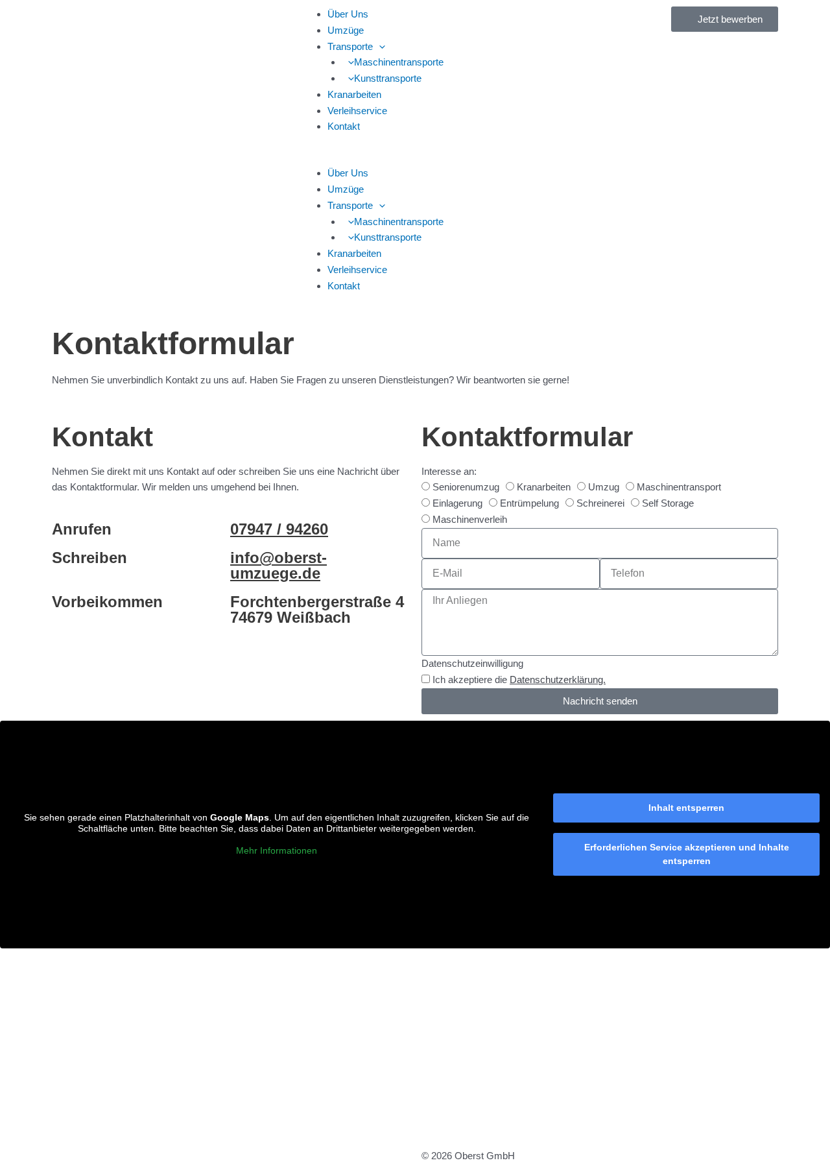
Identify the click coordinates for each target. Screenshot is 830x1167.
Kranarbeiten (354, 94)
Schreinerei (600, 503)
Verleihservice (357, 110)
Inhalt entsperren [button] (686, 807)
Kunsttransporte (387, 78)
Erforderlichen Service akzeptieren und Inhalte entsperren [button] (686, 854)
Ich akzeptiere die (519, 679)
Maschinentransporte (399, 61)
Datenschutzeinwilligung (472, 663)
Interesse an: (449, 471)
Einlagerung (457, 503)
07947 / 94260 (279, 529)
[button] (379, 46)
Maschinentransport (679, 486)
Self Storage (668, 503)
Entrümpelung (529, 503)
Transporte (350, 46)
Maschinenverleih (470, 519)
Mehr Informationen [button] (276, 850)
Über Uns (347, 13)
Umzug (603, 486)
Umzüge (345, 30)
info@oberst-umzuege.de (278, 565)
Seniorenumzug (466, 486)
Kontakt (343, 126)
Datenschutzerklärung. (558, 679)
